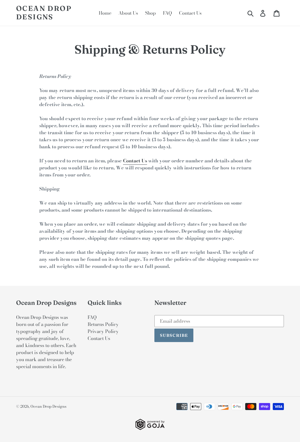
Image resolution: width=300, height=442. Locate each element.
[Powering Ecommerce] (150, 428)
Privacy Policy (103, 331)
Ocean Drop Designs (44, 12)
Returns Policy (103, 324)
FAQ (92, 317)
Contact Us (135, 160)
